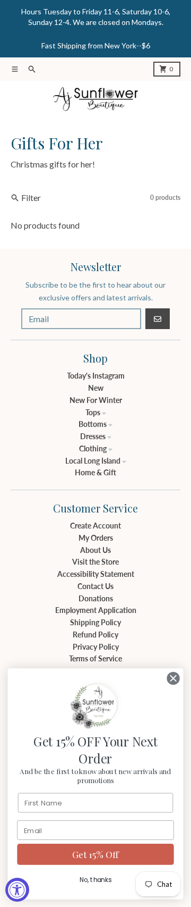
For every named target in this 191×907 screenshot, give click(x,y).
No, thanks (95, 879)
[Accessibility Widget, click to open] (17, 890)
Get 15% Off (95, 854)
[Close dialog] (173, 678)
